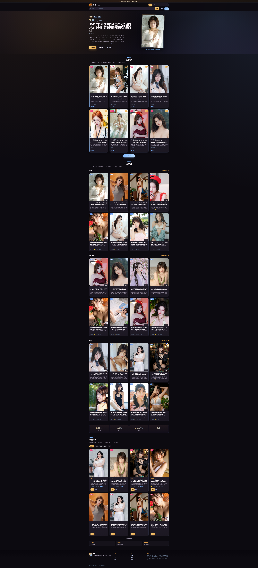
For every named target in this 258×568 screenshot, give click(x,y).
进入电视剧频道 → (165, 255)
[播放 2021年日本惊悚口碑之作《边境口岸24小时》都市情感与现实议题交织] (152, 31)
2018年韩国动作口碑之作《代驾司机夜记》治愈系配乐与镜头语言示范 (139, 526)
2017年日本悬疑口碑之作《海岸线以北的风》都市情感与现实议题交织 (99, 481)
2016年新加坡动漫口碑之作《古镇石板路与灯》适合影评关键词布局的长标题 (119, 142)
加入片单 (109, 47)
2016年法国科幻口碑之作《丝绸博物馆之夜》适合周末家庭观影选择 (159, 525)
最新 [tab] (101, 446)
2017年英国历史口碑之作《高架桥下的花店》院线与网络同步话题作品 (139, 97)
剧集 (158, 4)
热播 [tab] (97, 446)
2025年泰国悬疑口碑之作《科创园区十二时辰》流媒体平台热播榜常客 (139, 141)
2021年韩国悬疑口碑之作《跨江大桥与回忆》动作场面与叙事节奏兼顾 (119, 526)
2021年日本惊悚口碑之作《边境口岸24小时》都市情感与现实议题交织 (99, 97)
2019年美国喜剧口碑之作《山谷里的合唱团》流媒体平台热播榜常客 (139, 480)
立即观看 (93, 47)
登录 (162, 8)
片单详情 (101, 47)
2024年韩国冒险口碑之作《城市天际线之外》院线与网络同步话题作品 (99, 141)
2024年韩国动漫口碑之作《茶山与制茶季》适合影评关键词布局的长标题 (119, 481)
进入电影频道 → (165, 170)
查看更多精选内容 (129, 156)
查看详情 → (93, 106)
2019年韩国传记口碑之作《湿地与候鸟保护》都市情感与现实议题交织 (119, 97)
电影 (154, 4)
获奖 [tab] (109, 446)
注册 (166, 8)
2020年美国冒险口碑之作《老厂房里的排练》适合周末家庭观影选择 (159, 481)
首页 (150, 4)
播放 (92, 489)
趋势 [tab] (105, 446)
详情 (96, 489)
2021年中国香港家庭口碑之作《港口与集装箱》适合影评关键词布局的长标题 (159, 142)
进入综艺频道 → (165, 340)
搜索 (157, 8)
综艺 (162, 4)
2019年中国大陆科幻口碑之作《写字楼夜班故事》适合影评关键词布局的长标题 (119, 204)
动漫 (166, 4)
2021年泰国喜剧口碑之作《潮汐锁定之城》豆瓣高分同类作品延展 (159, 97)
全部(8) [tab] (91, 446)
